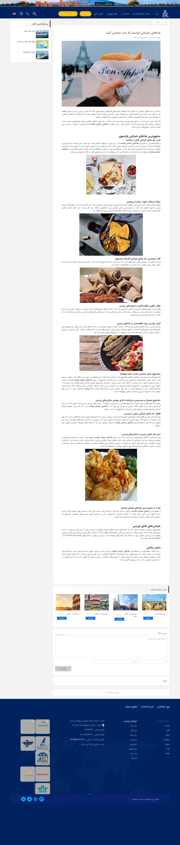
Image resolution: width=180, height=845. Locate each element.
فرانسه (157, 22)
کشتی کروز (98, 13)
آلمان (167, 730)
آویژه (130, 799)
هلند (167, 748)
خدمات (126, 13)
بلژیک (167, 753)
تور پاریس (112, 143)
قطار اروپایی (112, 13)
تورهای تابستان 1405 (68, 13)
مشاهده (148, 618)
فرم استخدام (147, 706)
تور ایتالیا (134, 730)
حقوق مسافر (131, 706)
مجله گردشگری (162, 721)
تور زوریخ (133, 739)
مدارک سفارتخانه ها (141, 13)
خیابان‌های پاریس (145, 311)
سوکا (130, 210)
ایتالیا (167, 735)
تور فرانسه (143, 121)
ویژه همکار (85, 13)
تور (157, 13)
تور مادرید (133, 753)
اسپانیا (167, 744)
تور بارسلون (133, 748)
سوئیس (166, 739)
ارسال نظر (63, 668)
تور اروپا (134, 758)
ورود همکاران (163, 706)
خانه (166, 22)
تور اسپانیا (133, 735)
